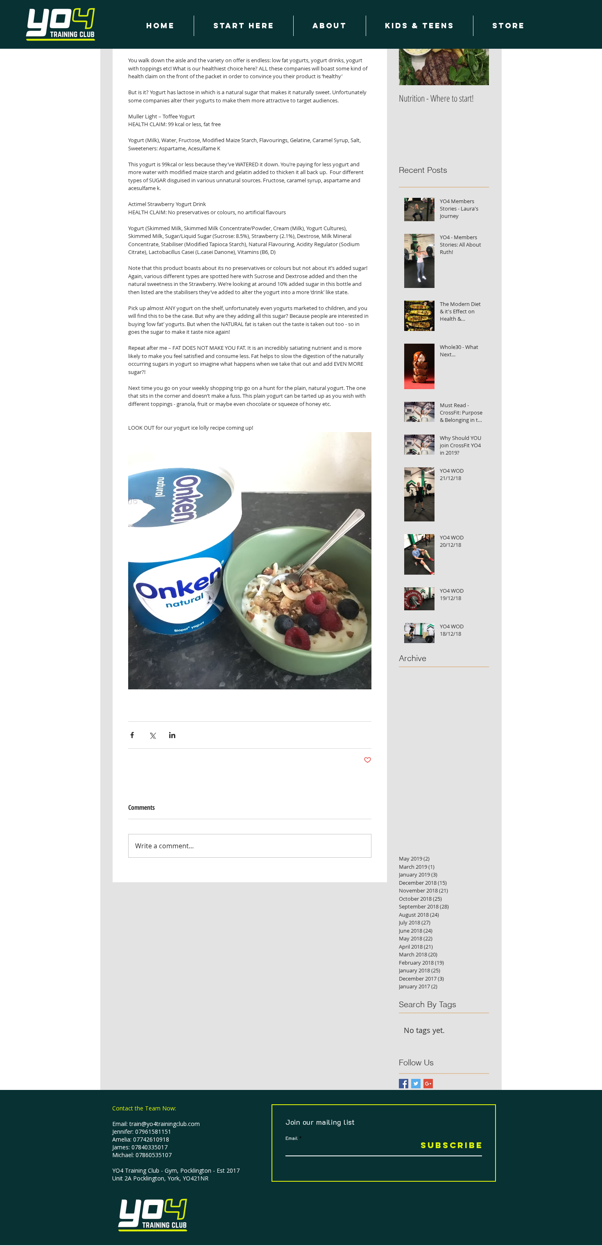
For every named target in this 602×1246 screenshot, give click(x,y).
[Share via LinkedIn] (172, 735)
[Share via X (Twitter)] (152, 735)
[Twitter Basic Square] (416, 1083)
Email (291, 1137)
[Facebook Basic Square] (403, 1083)
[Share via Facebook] (132, 735)
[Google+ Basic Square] (428, 1083)
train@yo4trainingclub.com (164, 1124)
